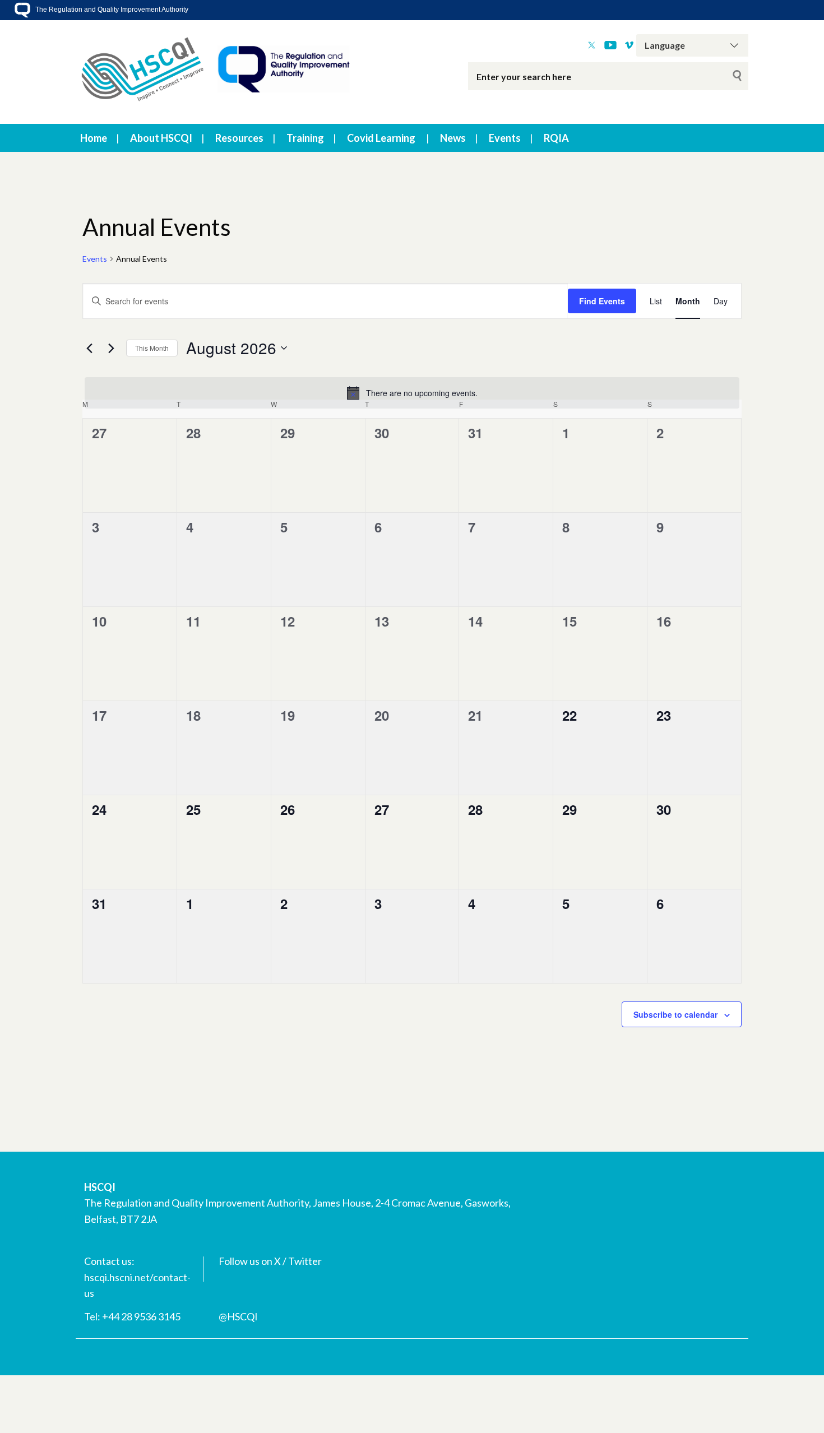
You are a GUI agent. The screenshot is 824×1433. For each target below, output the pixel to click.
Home (93, 138)
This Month (152, 348)
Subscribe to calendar (675, 1014)
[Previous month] (89, 348)
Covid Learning (381, 138)
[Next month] (111, 348)
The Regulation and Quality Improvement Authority (111, 9)
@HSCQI (238, 1316)
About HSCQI (161, 138)
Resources (239, 138)
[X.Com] (592, 45)
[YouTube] (610, 45)
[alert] (412, 393)
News (453, 138)
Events (505, 138)
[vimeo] (629, 45)
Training (305, 138)
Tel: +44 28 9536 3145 (132, 1316)
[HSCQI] (215, 72)
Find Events (602, 301)
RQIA (556, 138)
